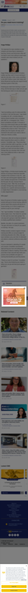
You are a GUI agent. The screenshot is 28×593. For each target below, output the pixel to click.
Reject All (14, 586)
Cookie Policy (24, 579)
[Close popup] (25, 288)
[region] (14, 578)
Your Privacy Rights (14, 582)
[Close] (26, 565)
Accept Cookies (14, 590)
